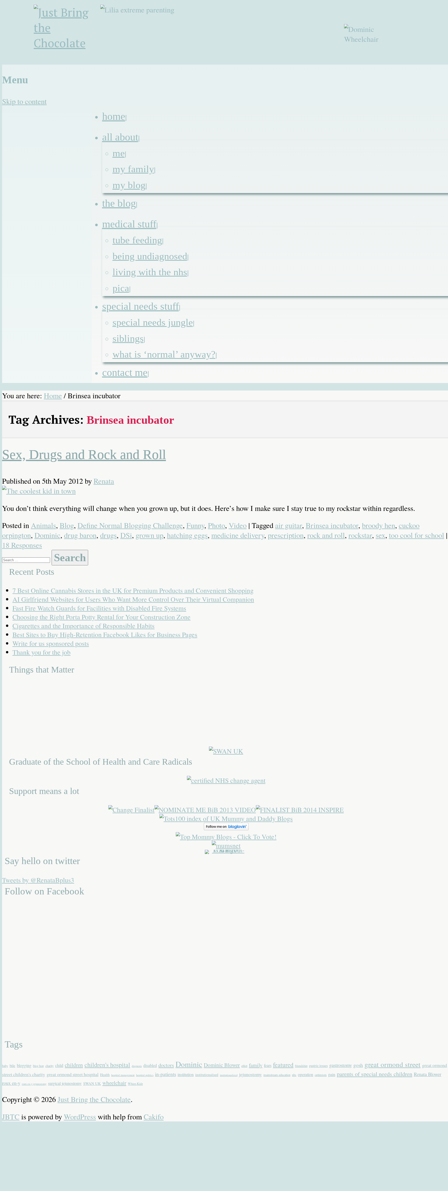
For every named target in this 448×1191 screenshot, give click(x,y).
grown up (149, 535)
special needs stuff (140, 306)
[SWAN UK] (226, 751)
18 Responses (22, 545)
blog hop (38, 1066)
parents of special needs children (374, 1074)
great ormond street (393, 1064)
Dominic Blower (222, 1065)
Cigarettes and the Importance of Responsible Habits (83, 625)
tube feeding (137, 240)
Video (238, 525)
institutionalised (206, 1074)
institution (186, 1074)
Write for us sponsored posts (50, 643)
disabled (150, 1065)
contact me (125, 372)
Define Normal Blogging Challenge (130, 525)
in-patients (165, 1074)
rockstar (360, 535)
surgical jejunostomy (65, 1083)
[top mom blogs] (226, 836)
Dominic (47, 535)
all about (120, 137)
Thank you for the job (41, 652)
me (119, 153)
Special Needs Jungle (153, 322)
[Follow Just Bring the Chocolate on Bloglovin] (226, 827)
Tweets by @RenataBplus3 (38, 879)
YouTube (431, 68)
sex (380, 535)
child (59, 1065)
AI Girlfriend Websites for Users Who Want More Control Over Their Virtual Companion (133, 599)
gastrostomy (340, 1065)
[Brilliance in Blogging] (131, 809)
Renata (104, 481)
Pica (121, 288)
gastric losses (318, 1065)
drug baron (80, 535)
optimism (321, 1075)
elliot (244, 1066)
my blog (129, 185)
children (74, 1065)
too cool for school (416, 535)
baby (5, 1066)
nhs (294, 1075)
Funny (195, 525)
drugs (108, 535)
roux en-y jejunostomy (34, 1084)
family (255, 1065)
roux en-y (11, 1083)
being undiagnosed (150, 256)
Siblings (128, 338)
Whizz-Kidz (135, 1084)
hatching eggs (187, 535)
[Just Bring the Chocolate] (68, 35)
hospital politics (144, 1075)
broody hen (378, 525)
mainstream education (276, 1075)
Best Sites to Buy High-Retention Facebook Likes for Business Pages (104, 634)
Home (53, 395)
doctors (166, 1065)
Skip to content (24, 101)
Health (105, 1074)
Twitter (419, 68)
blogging (24, 1065)
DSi (126, 535)
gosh (358, 1065)
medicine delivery (237, 535)
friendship (301, 1066)
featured (283, 1064)
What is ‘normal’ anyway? (164, 354)
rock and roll (326, 535)
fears (267, 1065)
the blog (119, 203)
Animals (43, 525)
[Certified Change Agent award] (226, 780)
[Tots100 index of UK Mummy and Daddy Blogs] (226, 818)
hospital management (123, 1075)
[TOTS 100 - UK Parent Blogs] (226, 849)
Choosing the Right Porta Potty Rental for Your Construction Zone (101, 616)
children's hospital (107, 1064)
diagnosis (137, 1066)
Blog (67, 525)
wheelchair (114, 1082)
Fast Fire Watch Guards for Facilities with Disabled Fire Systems (99, 608)
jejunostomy (250, 1074)
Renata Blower (427, 1074)
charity (49, 1066)
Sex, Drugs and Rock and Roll (84, 454)
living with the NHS (150, 271)
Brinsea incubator (332, 525)
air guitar (288, 525)
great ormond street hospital (73, 1074)
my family (133, 168)
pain (331, 1074)
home (113, 116)
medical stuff (129, 224)
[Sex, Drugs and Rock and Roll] (39, 491)
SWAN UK (92, 1083)
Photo (216, 525)
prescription (286, 535)
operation (305, 1074)
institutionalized (228, 1075)
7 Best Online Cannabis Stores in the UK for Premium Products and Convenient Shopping (133, 590)
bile (12, 1065)
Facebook (406, 68)
